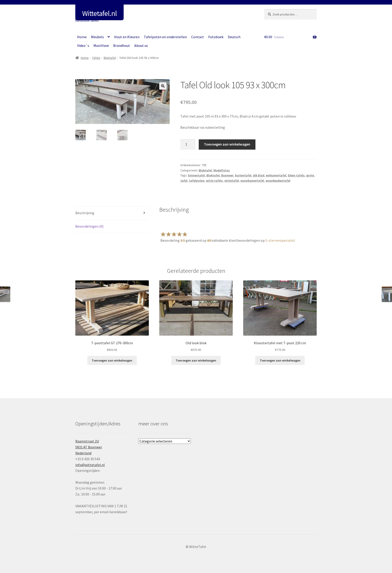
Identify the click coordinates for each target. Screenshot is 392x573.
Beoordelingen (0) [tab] (89, 226)
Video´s (83, 45)
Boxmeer (227, 175)
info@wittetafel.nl (90, 464)
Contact (197, 37)
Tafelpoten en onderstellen (165, 37)
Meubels (97, 37)
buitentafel (243, 175)
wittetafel (231, 180)
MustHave (101, 45)
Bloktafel (110, 58)
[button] (163, 86)
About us (141, 45)
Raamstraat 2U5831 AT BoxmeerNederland (88, 447)
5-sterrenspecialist (280, 240)
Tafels (96, 58)
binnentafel (196, 175)
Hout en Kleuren (127, 37)
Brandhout (121, 45)
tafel (183, 180)
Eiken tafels (296, 175)
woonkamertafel (252, 180)
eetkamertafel (276, 175)
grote (310, 175)
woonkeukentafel (278, 180)
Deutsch (234, 37)
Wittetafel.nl (99, 13)
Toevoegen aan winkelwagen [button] (112, 360)
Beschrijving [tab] (84, 213)
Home (82, 37)
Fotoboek (215, 37)
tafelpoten (196, 180)
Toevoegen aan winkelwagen (227, 144)
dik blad (258, 175)
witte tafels (214, 180)
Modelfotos (221, 170)
